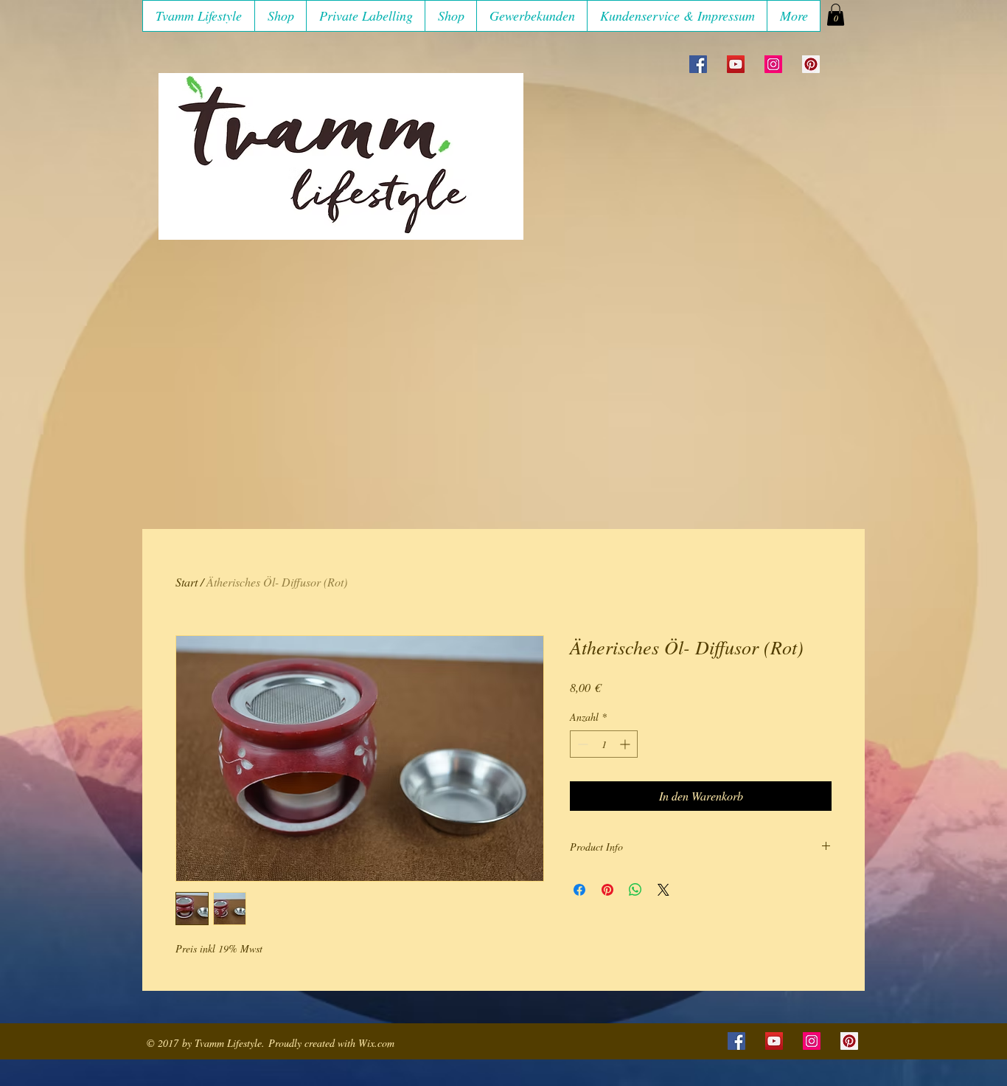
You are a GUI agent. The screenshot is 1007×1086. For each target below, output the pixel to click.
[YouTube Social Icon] (736, 64)
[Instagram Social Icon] (773, 64)
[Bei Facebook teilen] (579, 890)
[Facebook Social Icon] (698, 64)
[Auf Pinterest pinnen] (607, 890)
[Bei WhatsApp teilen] (635, 890)
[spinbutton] (603, 744)
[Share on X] (663, 890)
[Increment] (626, 744)
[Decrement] (581, 744)
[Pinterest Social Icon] (811, 64)
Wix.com (376, 1043)
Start (186, 581)
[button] (280, 16)
